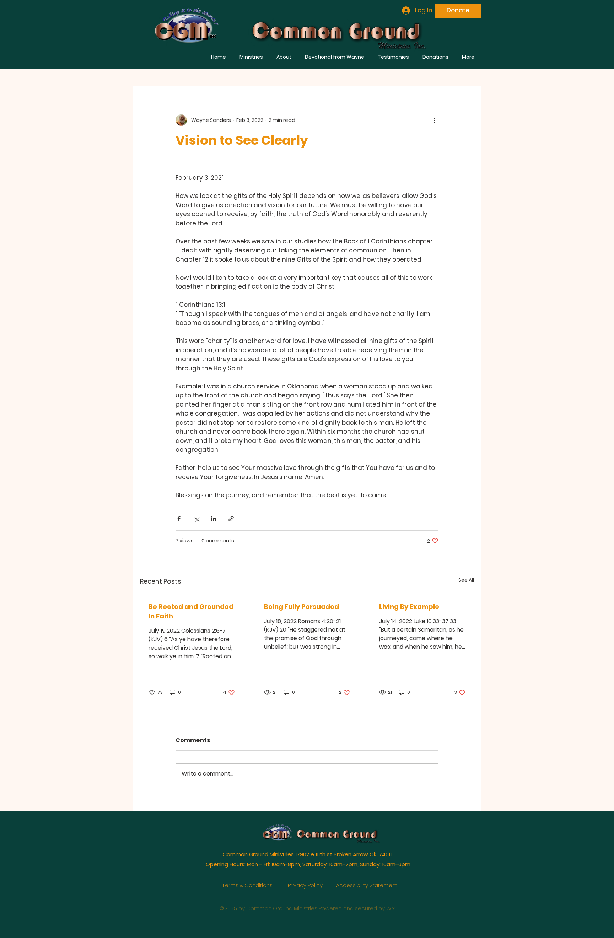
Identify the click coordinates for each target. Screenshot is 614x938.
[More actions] (434, 120)
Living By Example (409, 606)
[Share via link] (231, 518)
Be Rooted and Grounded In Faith (191, 611)
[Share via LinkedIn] (213, 518)
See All (466, 580)
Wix (390, 898)
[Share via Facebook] (179, 518)
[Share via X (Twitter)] (196, 518)
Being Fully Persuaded (301, 606)
